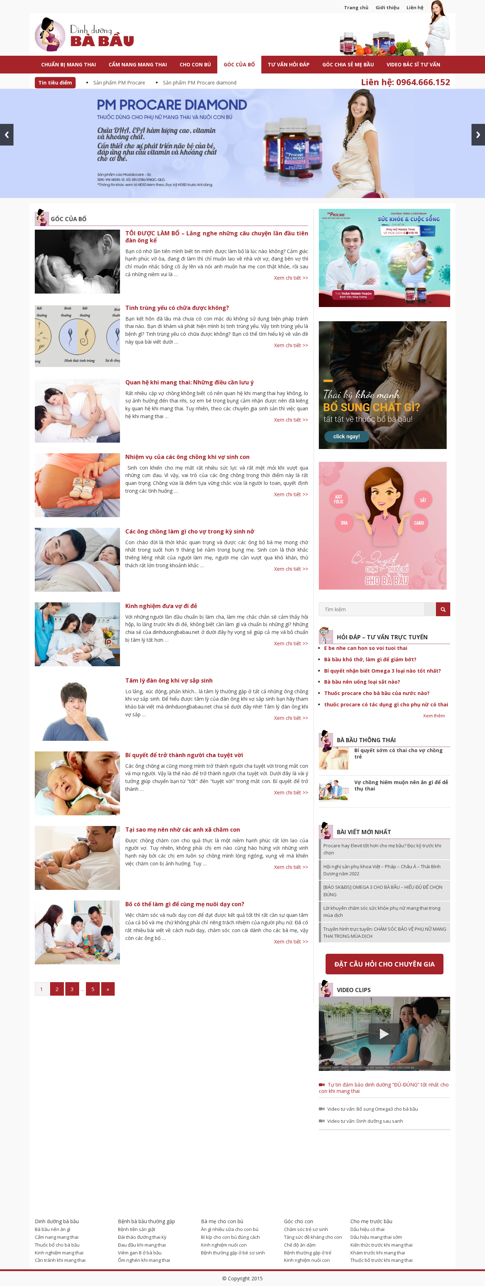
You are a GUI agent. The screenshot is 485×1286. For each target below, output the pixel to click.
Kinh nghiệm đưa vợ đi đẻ (161, 606)
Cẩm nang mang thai (56, 1237)
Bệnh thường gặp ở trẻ (307, 1252)
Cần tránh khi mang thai (60, 1260)
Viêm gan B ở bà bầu (140, 1252)
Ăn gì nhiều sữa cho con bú (229, 1229)
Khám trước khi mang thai (377, 1252)
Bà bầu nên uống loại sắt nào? (362, 681)
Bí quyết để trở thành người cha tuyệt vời (184, 755)
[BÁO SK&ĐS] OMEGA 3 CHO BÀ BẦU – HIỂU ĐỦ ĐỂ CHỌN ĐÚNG (382, 890)
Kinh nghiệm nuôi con (224, 1245)
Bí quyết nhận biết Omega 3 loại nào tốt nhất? (382, 670)
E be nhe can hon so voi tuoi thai (365, 648)
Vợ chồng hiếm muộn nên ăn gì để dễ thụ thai (401, 785)
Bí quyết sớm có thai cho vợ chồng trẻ (398, 753)
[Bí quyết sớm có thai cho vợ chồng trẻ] (334, 759)
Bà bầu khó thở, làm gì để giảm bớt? (370, 659)
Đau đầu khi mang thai (142, 1245)
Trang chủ (356, 7)
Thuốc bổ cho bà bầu (57, 1245)
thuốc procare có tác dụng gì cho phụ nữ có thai (386, 704)
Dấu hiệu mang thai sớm (376, 1237)
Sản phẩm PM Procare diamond (199, 82)
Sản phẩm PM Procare (119, 82)
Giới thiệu (387, 7)
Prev (6, 135)
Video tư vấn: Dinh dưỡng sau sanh (365, 1121)
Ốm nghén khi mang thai (144, 1260)
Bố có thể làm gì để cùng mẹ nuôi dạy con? (184, 904)
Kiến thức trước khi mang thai (381, 1245)
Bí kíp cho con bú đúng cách (230, 1237)
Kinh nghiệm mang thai (59, 1252)
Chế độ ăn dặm (300, 1245)
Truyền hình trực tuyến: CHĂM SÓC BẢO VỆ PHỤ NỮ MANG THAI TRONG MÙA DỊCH (384, 932)
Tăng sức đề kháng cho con (313, 1237)
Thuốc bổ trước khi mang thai (381, 1260)
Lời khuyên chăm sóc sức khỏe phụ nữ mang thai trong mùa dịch (381, 911)
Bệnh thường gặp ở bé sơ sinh (233, 1252)
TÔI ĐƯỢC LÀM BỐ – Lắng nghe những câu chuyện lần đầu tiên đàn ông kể (216, 236)
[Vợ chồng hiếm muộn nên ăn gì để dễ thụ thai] (334, 791)
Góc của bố (69, 219)
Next (478, 135)
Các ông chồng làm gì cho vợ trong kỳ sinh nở (189, 531)
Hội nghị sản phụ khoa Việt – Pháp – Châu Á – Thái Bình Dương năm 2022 (382, 870)
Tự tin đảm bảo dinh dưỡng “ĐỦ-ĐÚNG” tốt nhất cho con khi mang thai (384, 1087)
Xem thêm (434, 715)
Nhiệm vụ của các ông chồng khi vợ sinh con (187, 457)
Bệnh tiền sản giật (136, 1229)
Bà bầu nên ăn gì (52, 1229)
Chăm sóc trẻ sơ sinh (306, 1229)
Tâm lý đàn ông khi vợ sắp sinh (169, 680)
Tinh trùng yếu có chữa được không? (177, 308)
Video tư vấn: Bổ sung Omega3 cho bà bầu (372, 1109)
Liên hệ (415, 7)
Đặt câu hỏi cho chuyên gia (384, 964)
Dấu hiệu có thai (367, 1229)
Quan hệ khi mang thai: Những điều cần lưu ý (189, 382)
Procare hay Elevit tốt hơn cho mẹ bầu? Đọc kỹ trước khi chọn (382, 849)
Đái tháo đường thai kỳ (142, 1237)
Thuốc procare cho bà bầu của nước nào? (377, 693)
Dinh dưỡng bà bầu (100, 35)
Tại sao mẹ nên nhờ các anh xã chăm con (182, 829)
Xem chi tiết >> (291, 277)
